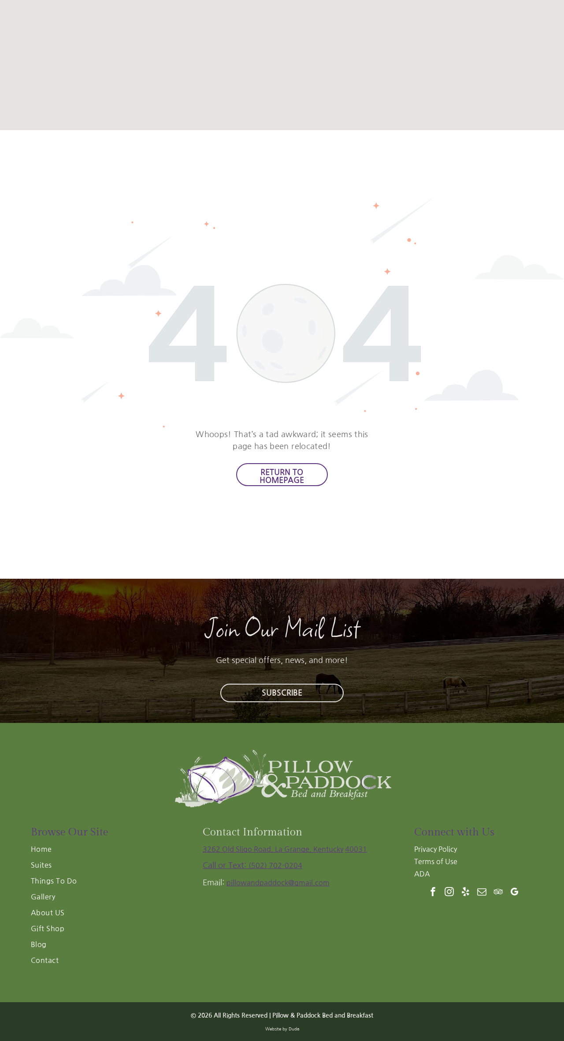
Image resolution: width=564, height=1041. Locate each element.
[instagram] (449, 892)
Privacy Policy (435, 849)
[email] (482, 892)
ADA (422, 873)
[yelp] (466, 892)
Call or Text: (226, 865)
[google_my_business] (515, 892)
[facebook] (433, 892)
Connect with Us (454, 832)
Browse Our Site (69, 832)
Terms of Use (435, 861)
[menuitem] (110, 852)
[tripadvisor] (498, 892)
